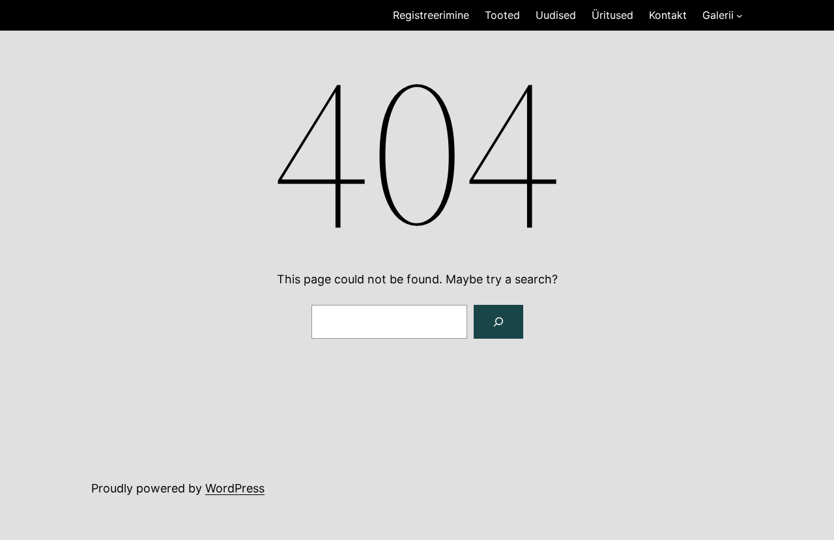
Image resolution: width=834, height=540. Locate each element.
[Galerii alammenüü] (739, 15)
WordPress (235, 488)
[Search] (498, 322)
